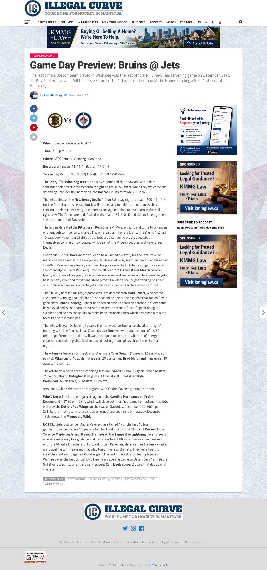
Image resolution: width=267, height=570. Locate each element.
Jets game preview (135, 479)
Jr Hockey (138, 22)
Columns (66, 22)
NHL (153, 479)
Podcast (155, 22)
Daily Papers (47, 22)
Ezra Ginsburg (53, 95)
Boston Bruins (76, 479)
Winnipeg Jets (88, 22)
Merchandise (149, 542)
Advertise (133, 542)
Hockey (116, 479)
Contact (186, 22)
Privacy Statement (196, 542)
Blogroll (165, 542)
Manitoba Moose (114, 22)
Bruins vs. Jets (98, 479)
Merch (171, 22)
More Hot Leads (160, 565)
